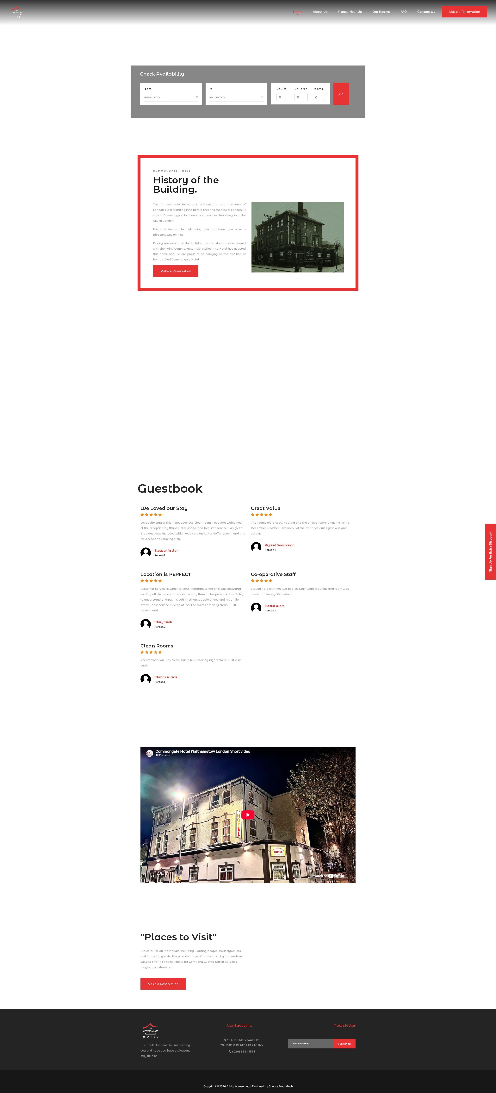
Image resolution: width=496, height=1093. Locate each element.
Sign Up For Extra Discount (490, 552)
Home (297, 12)
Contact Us (426, 12)
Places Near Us (350, 12)
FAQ (404, 12)
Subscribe (344, 1043)
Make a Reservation (464, 12)
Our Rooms (381, 12)
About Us (320, 12)
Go (341, 94)
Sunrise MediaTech (281, 1086)
